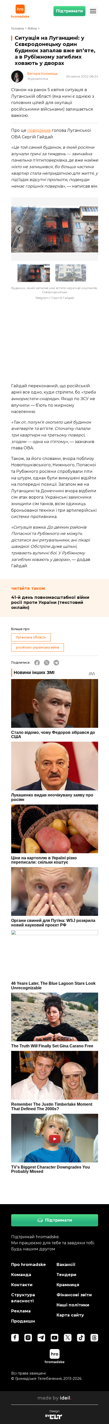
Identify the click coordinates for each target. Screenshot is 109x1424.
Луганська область (31, 637)
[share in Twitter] (46, 662)
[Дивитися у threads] (94, 1337)
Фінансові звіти (74, 1294)
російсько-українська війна (37, 647)
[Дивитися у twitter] (67, 1337)
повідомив (39, 130)
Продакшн (23, 1321)
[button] (33, 273)
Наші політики (73, 1305)
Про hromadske (28, 1264)
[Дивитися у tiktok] (81, 1337)
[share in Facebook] (37, 662)
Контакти (21, 1284)
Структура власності (23, 1297)
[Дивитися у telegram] (41, 1337)
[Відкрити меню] (93, 11)
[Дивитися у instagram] (28, 1337)
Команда (21, 1274)
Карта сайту (70, 1315)
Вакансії (66, 1264)
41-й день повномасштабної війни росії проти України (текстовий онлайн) (50, 602)
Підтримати (69, 11)
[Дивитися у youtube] (54, 1337)
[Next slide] (90, 229)
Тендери (66, 1274)
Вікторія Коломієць (42, 73)
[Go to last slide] (19, 229)
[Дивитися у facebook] (15, 1337)
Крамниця (68, 1284)
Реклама (21, 1311)
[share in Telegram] (56, 662)
